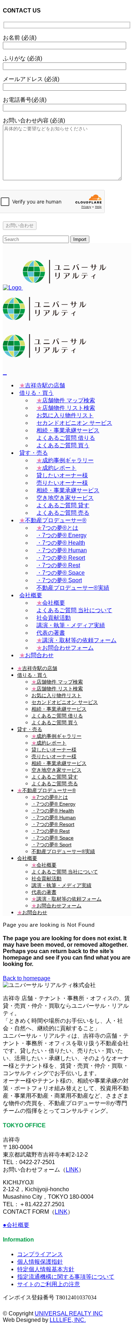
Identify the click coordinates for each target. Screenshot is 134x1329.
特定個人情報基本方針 (45, 1269)
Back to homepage (26, 978)
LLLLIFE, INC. (68, 1320)
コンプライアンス (40, 1254)
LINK (72, 1170)
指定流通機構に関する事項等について (65, 1277)
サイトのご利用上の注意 (48, 1284)
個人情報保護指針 (40, 1262)
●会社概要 (16, 1225)
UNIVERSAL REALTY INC (69, 1313)
